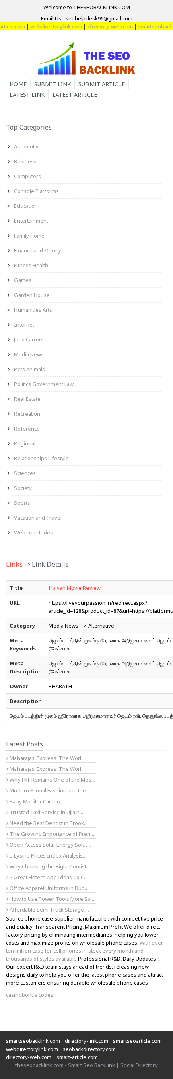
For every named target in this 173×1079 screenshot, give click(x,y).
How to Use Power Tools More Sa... (51, 898)
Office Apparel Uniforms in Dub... (48, 888)
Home (18, 84)
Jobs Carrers (29, 339)
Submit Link (52, 84)
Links (14, 564)
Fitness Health (31, 265)
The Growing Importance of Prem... (51, 833)
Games (22, 280)
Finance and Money (37, 250)
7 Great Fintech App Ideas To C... (48, 877)
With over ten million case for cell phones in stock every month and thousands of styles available (84, 950)
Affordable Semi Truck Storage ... (48, 909)
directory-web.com (104, 26)
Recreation (27, 413)
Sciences (25, 473)
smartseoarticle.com (137, 1040)
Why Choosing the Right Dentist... (49, 866)
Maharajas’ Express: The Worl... (46, 758)
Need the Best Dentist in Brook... (48, 823)
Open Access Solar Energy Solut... (49, 844)
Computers (27, 176)
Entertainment (31, 220)
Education (26, 205)
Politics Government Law (44, 384)
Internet (24, 324)
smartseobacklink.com (33, 1040)
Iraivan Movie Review (75, 587)
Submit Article (101, 84)
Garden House (32, 295)
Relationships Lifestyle (41, 458)
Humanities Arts (33, 309)
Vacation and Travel (38, 517)
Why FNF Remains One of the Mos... (51, 779)
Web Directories (33, 532)
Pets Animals (29, 369)
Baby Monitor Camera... (36, 801)
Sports (22, 502)
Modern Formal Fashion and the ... (49, 790)
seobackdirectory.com (89, 1049)
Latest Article (74, 94)
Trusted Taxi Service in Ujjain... (45, 812)
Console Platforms (36, 191)
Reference (27, 428)
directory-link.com (86, 1040)
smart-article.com (77, 1057)
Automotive (28, 146)
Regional (24, 443)
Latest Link (27, 94)
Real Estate (27, 398)
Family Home (29, 235)
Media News (29, 354)
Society (23, 488)
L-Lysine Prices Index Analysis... (47, 855)
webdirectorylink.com (50, 26)
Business (25, 161)
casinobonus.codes (30, 994)
